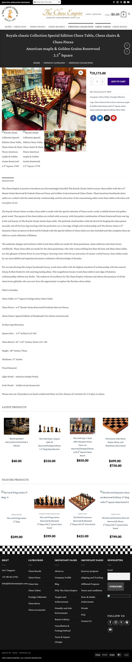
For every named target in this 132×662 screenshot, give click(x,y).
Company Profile (63, 577)
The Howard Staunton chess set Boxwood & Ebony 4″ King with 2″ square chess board (115, 523)
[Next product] (127, 46)
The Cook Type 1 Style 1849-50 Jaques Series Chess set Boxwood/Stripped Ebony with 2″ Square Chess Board (82, 447)
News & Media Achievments (88, 599)
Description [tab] (8, 181)
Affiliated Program (90, 584)
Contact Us (86, 621)
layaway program (89, 571)
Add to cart (118, 81)
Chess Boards (56, 27)
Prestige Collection (80, 27)
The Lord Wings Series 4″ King (16, 520)
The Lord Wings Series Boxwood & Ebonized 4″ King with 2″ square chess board (49, 523)
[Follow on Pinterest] (125, 2)
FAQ (83, 615)
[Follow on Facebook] (114, 2)
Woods (84, 608)
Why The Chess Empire (66, 590)
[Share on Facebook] (93, 118)
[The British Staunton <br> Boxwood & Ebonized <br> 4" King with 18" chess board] (82, 500)
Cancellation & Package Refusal (63, 628)
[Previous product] (127, 51)
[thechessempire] (15, 14)
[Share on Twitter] (100, 118)
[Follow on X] (121, 2)
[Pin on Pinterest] (113, 118)
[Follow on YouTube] (128, 2)
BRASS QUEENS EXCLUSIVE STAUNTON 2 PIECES (16, 442)
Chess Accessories (36, 610)
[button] (115, 14)
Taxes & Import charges (62, 639)
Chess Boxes (119, 27)
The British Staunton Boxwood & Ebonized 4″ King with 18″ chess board (82, 521)
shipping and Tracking (92, 577)
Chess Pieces (37, 27)
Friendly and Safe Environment (63, 610)
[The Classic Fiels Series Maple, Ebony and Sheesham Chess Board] (115, 426)
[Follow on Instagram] (117, 2)
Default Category (54, 63)
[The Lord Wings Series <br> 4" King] (16, 500)
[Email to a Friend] (107, 118)
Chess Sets (20, 27)
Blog (57, 584)
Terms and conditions (91, 590)
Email (110, 570)
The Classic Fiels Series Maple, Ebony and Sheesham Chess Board (116, 442)
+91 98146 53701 (10, 577)
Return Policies (62, 619)
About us (59, 571)
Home (8, 27)
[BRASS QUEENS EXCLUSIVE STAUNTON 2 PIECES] (16, 426)
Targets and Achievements (61, 599)
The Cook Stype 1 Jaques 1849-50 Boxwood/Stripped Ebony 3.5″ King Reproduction (49, 444)
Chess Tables (103, 27)
